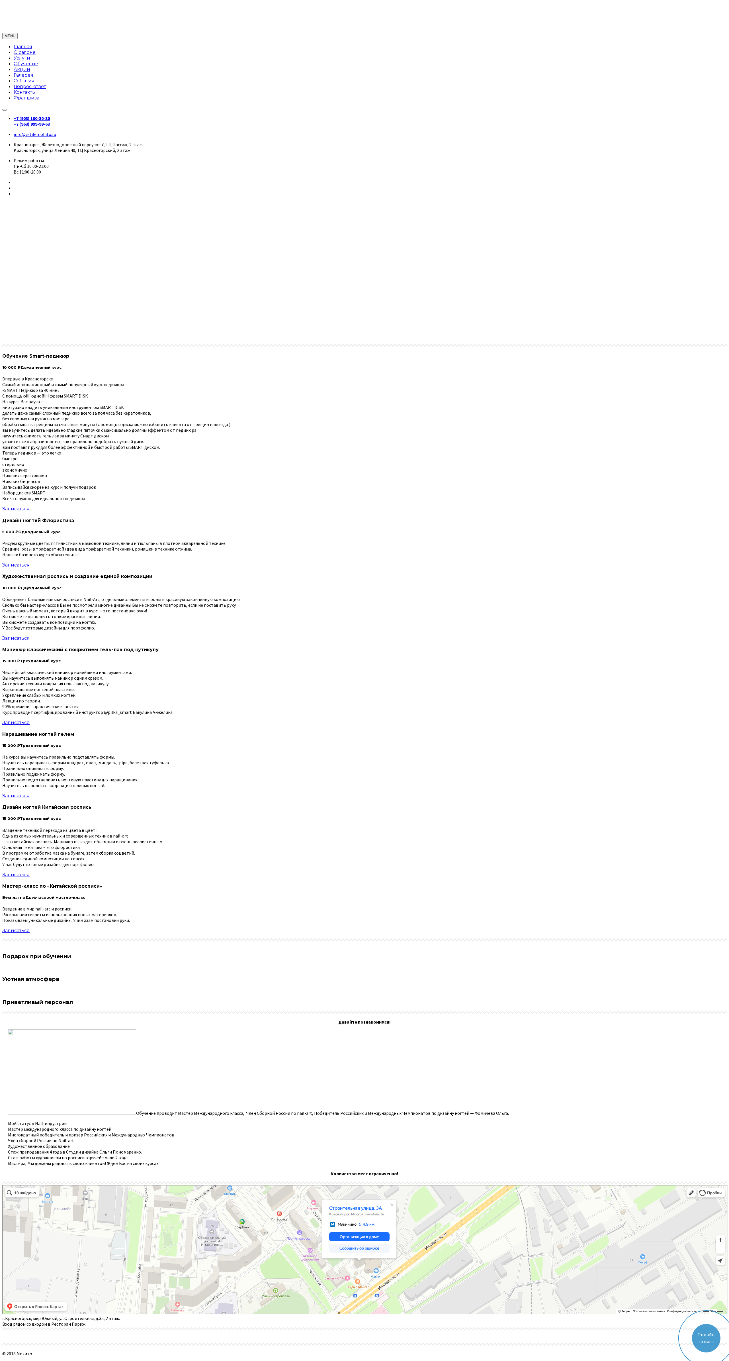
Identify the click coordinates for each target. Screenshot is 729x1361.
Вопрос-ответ (30, 86)
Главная (23, 46)
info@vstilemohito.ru (35, 134)
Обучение (26, 63)
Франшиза (26, 98)
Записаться (16, 509)
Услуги (22, 58)
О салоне (25, 52)
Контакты (25, 92)
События (24, 80)
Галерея (23, 75)
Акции (22, 69)
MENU (10, 36)
